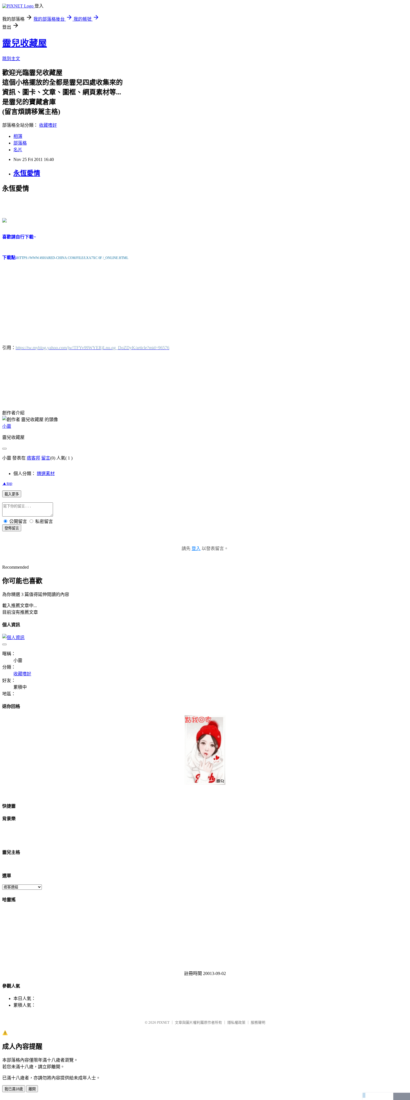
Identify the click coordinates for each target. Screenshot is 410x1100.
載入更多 (11, 494)
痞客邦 (33, 458)
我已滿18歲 (13, 1089)
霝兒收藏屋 (24, 43)
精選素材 (46, 473)
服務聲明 (258, 1022)
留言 (45, 458)
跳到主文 (11, 58)
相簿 (17, 136)
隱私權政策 (236, 1022)
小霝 (6, 426)
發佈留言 (11, 528)
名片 (17, 149)
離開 (32, 1089)
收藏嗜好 (48, 125)
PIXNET (163, 1022)
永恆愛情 (26, 173)
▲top (7, 483)
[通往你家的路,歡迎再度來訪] (205, 783)
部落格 (20, 143)
